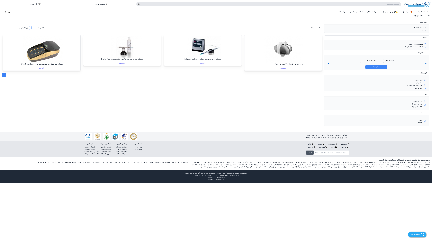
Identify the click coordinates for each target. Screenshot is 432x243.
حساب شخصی (90, 149)
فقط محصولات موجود (415, 44)
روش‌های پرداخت (121, 152)
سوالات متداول (122, 154)
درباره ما (342, 12)
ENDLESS (220, 180)
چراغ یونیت (419, 83)
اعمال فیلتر (376, 67)
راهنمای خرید (122, 149)
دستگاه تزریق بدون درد (414, 85)
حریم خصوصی (106, 149)
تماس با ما (138, 149)
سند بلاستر (419, 88)
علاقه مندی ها (90, 154)
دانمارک (420, 123)
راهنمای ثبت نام (121, 147)
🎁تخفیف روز (407, 12)
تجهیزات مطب (419, 27)
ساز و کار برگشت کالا (104, 154)
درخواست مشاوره (372, 12)
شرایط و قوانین (106, 147)
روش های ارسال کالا (104, 152)
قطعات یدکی (420, 30)
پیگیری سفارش (89, 152)
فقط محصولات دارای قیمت (414, 47)
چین (421, 120)
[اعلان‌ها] (5, 12)
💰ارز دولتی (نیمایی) (390, 12)
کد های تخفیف (90, 147)
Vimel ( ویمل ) (417, 104)
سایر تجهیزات (418, 16)
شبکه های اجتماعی (356, 12)
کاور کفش (419, 80)
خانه (428, 16)
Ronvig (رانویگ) (417, 107)
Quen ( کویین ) (417, 101)
